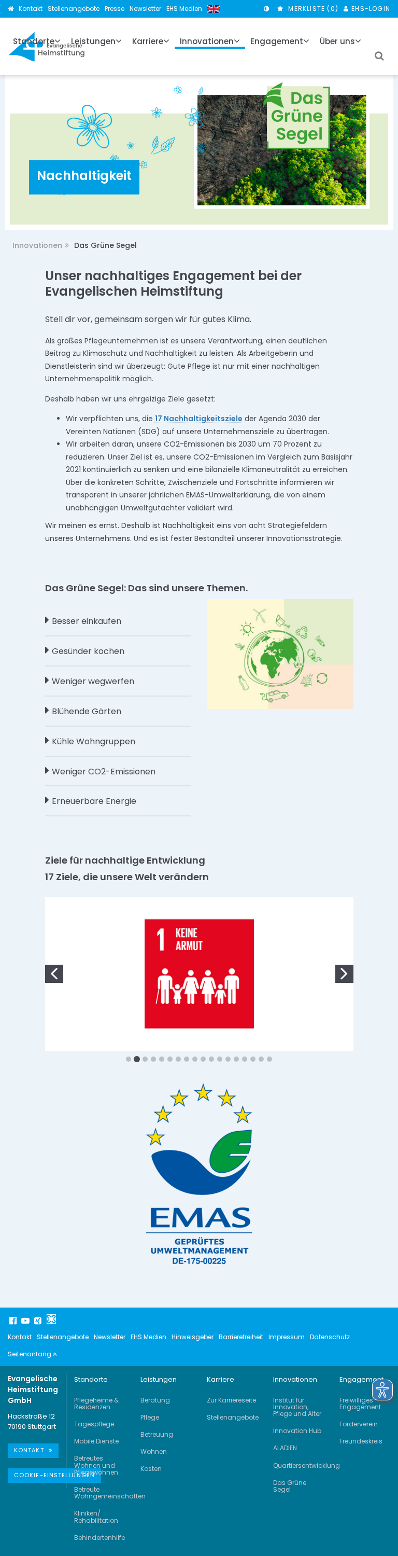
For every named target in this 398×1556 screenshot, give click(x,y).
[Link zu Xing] (39, 1320)
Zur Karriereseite (231, 1400)
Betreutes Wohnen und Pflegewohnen (96, 1465)
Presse (114, 8)
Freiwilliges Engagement (360, 1403)
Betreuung (156, 1434)
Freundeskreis (360, 1441)
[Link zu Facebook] (14, 1320)
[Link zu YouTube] (26, 1320)
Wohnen (153, 1451)
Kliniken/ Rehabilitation (96, 1516)
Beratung (155, 1400)
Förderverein (358, 1424)
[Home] (10, 8)
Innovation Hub (297, 1430)
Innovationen (37, 245)
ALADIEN (285, 1447)
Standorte (91, 1379)
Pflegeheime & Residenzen (96, 1403)
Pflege (149, 1417)
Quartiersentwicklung (306, 1465)
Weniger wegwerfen (93, 681)
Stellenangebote (74, 8)
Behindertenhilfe (99, 1537)
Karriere (220, 1379)
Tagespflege (94, 1424)
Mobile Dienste (96, 1441)
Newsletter (145, 8)
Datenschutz (330, 1336)
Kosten (151, 1468)
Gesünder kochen (88, 651)
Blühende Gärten (86, 711)
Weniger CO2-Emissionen (103, 771)
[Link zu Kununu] (51, 1319)
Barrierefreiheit (241, 1336)
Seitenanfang (30, 1354)
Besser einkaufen (86, 621)
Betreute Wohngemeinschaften (110, 1493)
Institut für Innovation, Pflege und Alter (297, 1407)
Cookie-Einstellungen (54, 1475)
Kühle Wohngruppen (93, 741)
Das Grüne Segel (289, 1486)
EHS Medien (184, 8)
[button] (54, 972)
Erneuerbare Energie (94, 801)
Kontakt (30, 8)
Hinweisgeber (193, 1336)
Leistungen (158, 1379)
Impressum (286, 1336)
